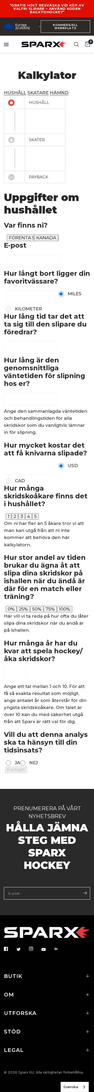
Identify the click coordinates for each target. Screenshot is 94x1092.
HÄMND (59, 92)
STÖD (12, 1031)
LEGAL (14, 1050)
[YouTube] (47, 949)
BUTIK (13, 976)
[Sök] (76, 44)
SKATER (37, 140)
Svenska (70, 1087)
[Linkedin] (60, 949)
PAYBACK (38, 177)
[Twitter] (22, 949)
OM (9, 994)
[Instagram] (34, 949)
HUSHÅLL (15, 92)
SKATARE (38, 92)
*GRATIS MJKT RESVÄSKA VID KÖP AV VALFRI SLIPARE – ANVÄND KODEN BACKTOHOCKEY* (47, 8)
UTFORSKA (20, 1013)
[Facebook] (9, 949)
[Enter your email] (85, 893)
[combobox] (75, 1087)
